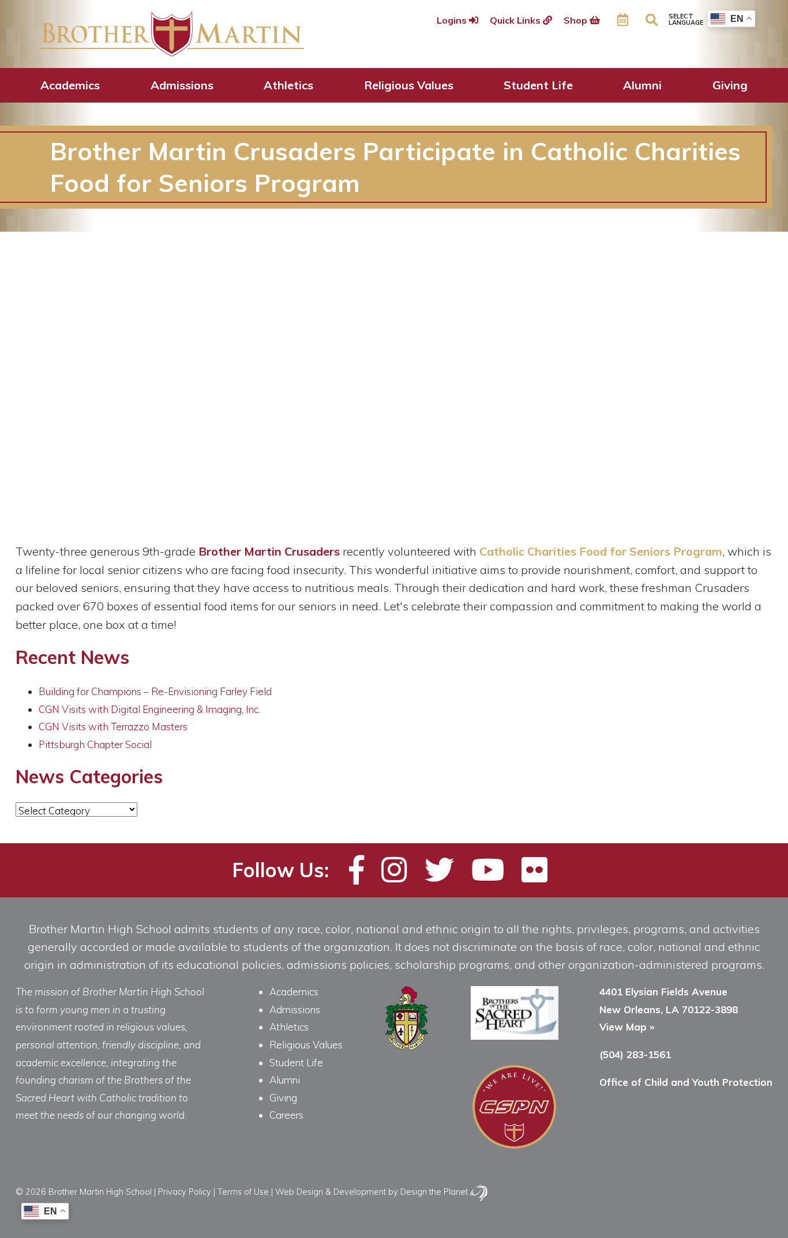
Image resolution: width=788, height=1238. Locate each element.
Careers (286, 1115)
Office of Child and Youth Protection (685, 1082)
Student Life (538, 85)
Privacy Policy (184, 1191)
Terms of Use (243, 1191)
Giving (730, 85)
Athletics (288, 85)
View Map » (626, 1027)
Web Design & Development (330, 1191)
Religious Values (408, 85)
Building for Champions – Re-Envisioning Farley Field (155, 691)
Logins (453, 20)
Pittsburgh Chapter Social (95, 744)
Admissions (182, 85)
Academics (70, 85)
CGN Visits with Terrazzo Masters (113, 726)
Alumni (642, 85)
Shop (577, 20)
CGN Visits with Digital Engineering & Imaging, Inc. (149, 709)
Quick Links (516, 20)
